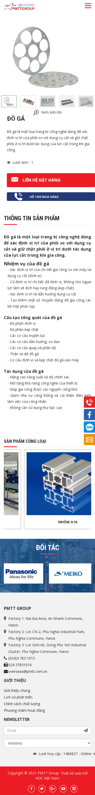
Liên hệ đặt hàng (42, 180)
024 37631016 (20, 664)
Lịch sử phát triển (18, 697)
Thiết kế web (71, 773)
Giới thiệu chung (17, 690)
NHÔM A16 (53, 521)
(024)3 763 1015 (21, 658)
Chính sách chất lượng (22, 703)
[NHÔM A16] (53, 483)
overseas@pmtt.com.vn (27, 671)
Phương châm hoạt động (24, 710)
